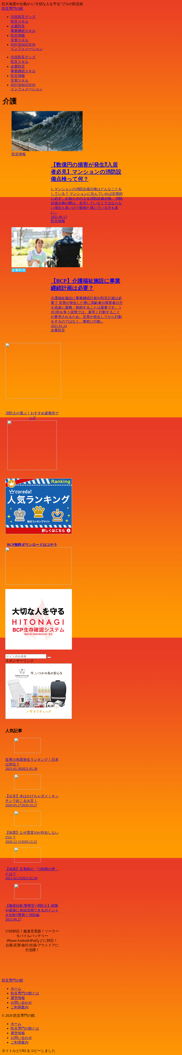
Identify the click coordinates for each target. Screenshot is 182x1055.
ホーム (16, 988)
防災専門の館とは (25, 993)
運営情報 (18, 998)
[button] (49, 657)
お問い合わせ (21, 1002)
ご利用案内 (19, 1007)
